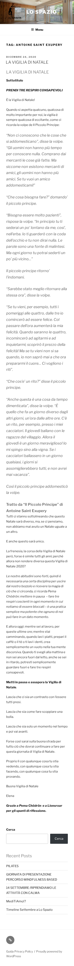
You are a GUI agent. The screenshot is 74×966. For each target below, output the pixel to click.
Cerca (10, 829)
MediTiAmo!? (16, 901)
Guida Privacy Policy (19, 951)
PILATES (12, 866)
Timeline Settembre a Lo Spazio (29, 910)
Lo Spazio (41, 12)
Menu (39, 29)
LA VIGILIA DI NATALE (27, 62)
